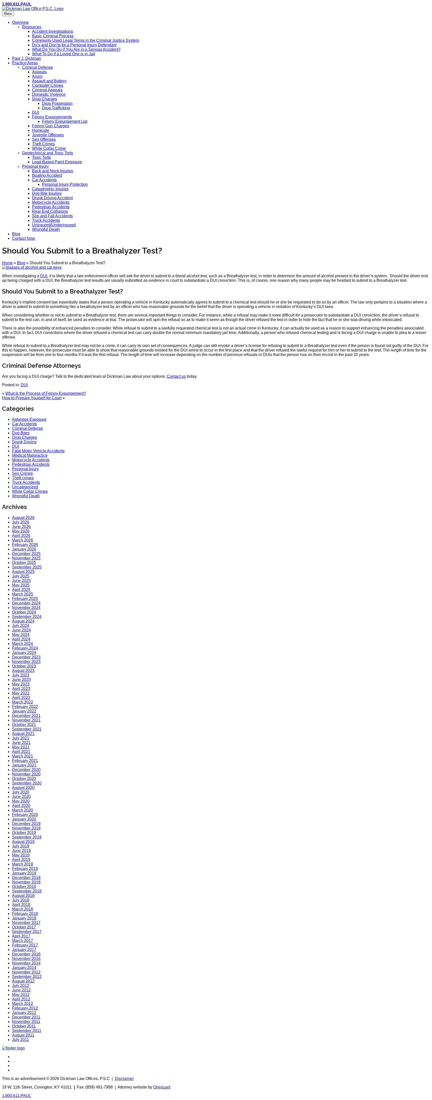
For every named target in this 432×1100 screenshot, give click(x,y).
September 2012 (27, 976)
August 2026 (23, 518)
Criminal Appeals (47, 90)
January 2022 (24, 711)
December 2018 (26, 878)
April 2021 (21, 752)
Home (7, 263)
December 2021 (26, 716)
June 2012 (21, 990)
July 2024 (20, 626)
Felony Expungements (52, 117)
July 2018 (20, 900)
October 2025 (24, 562)
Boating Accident (47, 175)
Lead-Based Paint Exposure (57, 162)
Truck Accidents (46, 220)
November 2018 (26, 882)
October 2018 (24, 886)
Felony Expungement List (64, 121)
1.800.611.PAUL (17, 4)
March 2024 (22, 644)
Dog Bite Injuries (47, 193)
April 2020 (21, 806)
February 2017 (25, 945)
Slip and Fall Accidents (52, 216)
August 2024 (23, 621)
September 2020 (27, 783)
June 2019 (21, 850)
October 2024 (24, 612)
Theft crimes (23, 478)
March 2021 (22, 756)
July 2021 (20, 738)
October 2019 (24, 832)
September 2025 (27, 567)
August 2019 (23, 842)
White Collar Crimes (30, 491)
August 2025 (23, 572)
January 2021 (24, 765)
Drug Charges (44, 99)
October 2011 (24, 1026)
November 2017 (26, 922)
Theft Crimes (43, 144)
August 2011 (23, 1035)
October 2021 (24, 724)
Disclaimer (124, 1078)
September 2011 (26, 1030)
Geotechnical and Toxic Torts (47, 153)
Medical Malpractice (30, 455)
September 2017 (27, 932)
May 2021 (21, 747)
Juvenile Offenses (48, 135)
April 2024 (21, 639)
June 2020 (21, 796)
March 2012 (22, 1004)
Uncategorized (25, 487)
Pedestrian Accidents (51, 207)
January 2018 (24, 918)
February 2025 (25, 598)
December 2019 (26, 824)
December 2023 (26, 657)
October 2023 (24, 666)
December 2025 (26, 554)
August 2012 (23, 981)
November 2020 (26, 774)
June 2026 (21, 526)
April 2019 (21, 860)
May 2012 (21, 994)
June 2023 (21, 680)
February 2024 (25, 648)
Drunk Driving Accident (52, 198)
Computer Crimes (47, 85)
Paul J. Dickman (26, 58)
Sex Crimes (22, 473)
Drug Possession (57, 103)
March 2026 (22, 540)
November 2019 (26, 828)
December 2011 (26, 1017)
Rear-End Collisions (50, 211)
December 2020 (26, 770)
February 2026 (25, 544)
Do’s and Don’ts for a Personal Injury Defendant (74, 45)
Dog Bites (21, 433)
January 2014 (24, 968)
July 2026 (20, 522)
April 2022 (21, 698)
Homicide (40, 130)
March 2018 (22, 909)
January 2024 (24, 652)
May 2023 (21, 684)
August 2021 (23, 734)
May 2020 (21, 801)
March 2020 (22, 810)
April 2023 (21, 688)
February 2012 (25, 1008)
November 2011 (26, 1022)
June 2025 (21, 580)
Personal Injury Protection (65, 184)
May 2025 (21, 585)
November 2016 (26, 958)
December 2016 (26, 954)
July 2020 (20, 792)
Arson (37, 76)
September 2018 (27, 891)
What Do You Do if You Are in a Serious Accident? (76, 49)
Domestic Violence (49, 94)
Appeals (39, 72)
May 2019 (21, 855)
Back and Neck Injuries (52, 171)
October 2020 (24, 778)
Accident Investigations (52, 31)
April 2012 (21, 999)
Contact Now (23, 238)
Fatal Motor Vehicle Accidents (38, 451)
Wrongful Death (46, 229)
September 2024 (27, 616)
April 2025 (21, 590)
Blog (16, 234)
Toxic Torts (41, 157)
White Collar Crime (49, 148)
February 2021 (25, 760)
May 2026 (21, 531)
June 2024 (21, 630)
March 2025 (22, 594)
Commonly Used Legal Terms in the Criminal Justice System (85, 40)
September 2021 (27, 729)
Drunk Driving (24, 442)
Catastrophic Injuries (50, 189)
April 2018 (21, 904)
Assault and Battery (49, 81)
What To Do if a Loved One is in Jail (63, 54)
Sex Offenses (44, 139)
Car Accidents (44, 180)
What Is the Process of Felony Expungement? (45, 393)
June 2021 (21, 742)
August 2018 (23, 896)
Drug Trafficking (56, 108)
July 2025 (20, 576)
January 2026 (24, 549)
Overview (20, 22)
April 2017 (21, 936)
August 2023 (23, 670)
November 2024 (26, 608)
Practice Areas (25, 63)
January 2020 (24, 819)
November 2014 (26, 963)
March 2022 (22, 702)
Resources (31, 27)
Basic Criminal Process (53, 36)
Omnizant (161, 1087)
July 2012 (20, 986)
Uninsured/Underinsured (54, 225)
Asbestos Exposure (29, 419)
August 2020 (23, 788)
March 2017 (22, 940)
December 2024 (26, 603)
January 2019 (24, 873)
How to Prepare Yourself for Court (32, 398)
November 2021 (26, 720)
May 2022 (21, 693)
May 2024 (21, 634)
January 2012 (24, 1012)
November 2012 (26, 972)
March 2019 (22, 864)
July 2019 (20, 846)
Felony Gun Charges (50, 126)
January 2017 (24, 950)
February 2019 (25, 868)
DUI (35, 112)
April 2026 (21, 536)
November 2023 (26, 662)
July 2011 (20, 1040)
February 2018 (25, 914)
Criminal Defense (37, 67)
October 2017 (24, 927)
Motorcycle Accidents (51, 202)
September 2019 (27, 837)
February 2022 (25, 706)
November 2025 (26, 558)
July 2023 (20, 675)
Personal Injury (35, 166)
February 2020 (25, 814)
